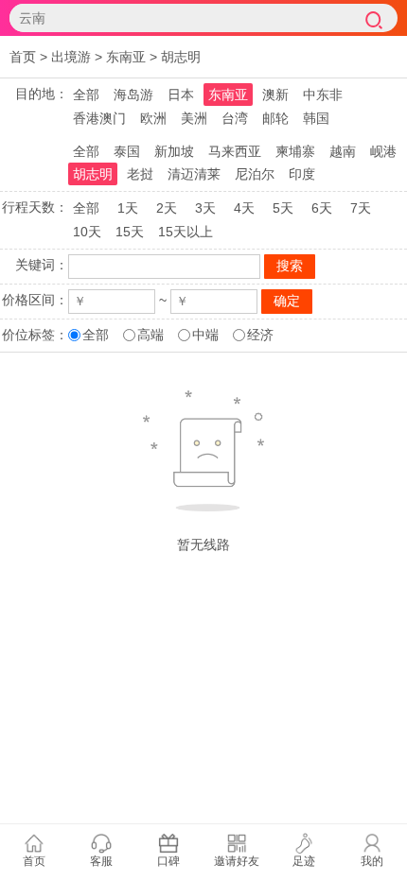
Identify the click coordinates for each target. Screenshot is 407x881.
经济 (260, 334)
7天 (360, 208)
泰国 (127, 151)
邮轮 (275, 118)
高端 (150, 334)
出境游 (71, 56)
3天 (205, 208)
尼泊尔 (254, 173)
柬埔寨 (295, 151)
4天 (244, 208)
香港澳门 (99, 118)
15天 (129, 231)
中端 (205, 334)
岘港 (383, 151)
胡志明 (181, 56)
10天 (87, 231)
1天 (127, 208)
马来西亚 (234, 151)
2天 (166, 208)
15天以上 (185, 231)
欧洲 (153, 118)
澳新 (275, 94)
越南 (342, 151)
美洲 (194, 118)
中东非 (323, 94)
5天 (283, 208)
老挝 (140, 173)
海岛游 (133, 94)
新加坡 (174, 151)
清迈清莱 (194, 173)
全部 (86, 94)
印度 (302, 173)
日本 (181, 94)
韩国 (316, 118)
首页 (22, 56)
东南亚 (126, 56)
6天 (321, 208)
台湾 (234, 118)
